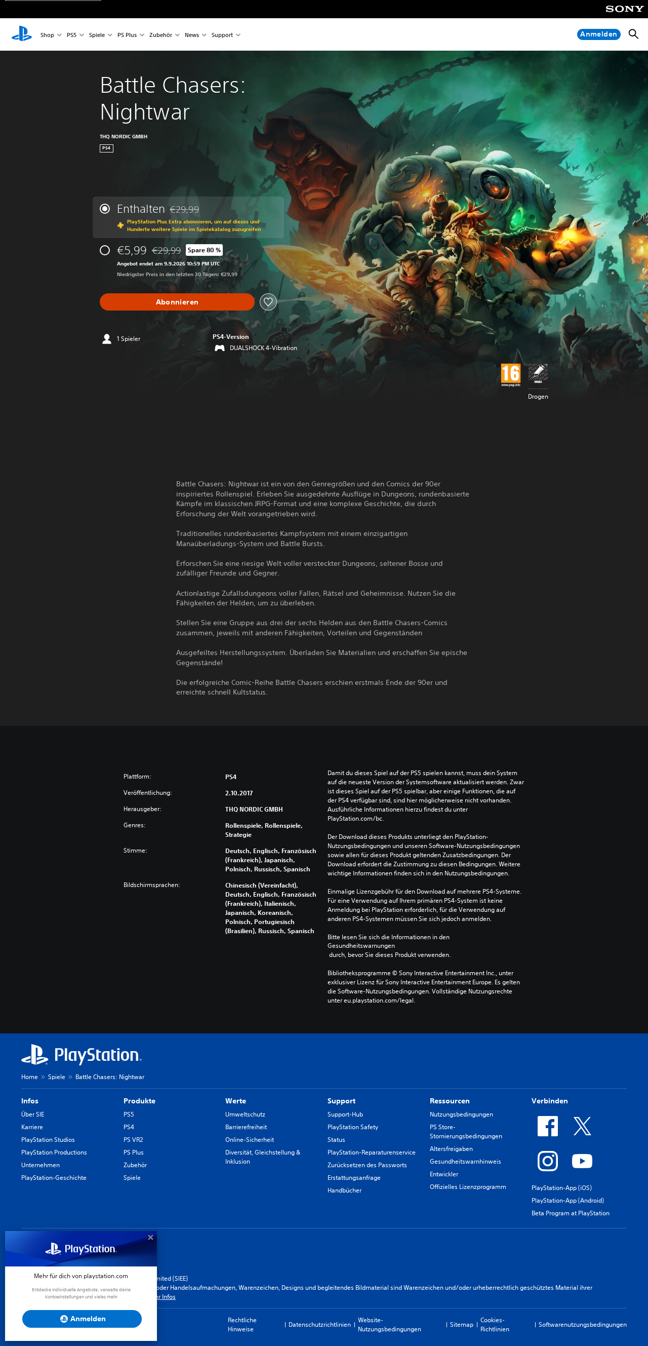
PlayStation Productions (54, 1152)
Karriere (32, 1127)
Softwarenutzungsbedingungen (583, 1324)
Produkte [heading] (139, 1100)
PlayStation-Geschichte (54, 1177)
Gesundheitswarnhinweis (465, 1161)
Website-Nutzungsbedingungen (389, 1324)
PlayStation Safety (353, 1127)
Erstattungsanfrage (354, 1177)
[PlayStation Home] (21, 34)
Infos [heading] (29, 1100)
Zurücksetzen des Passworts (367, 1165)
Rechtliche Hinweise (242, 1324)
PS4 (129, 1127)
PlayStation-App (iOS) (562, 1187)
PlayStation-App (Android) (568, 1200)
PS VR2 (133, 1139)
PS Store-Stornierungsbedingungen (466, 1131)
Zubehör (160, 35)
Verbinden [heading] (550, 1100)
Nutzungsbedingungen (461, 1114)
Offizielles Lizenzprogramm (468, 1186)
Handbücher (344, 1190)
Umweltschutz (245, 1114)
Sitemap (461, 1324)
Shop (47, 35)
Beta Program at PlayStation (571, 1213)
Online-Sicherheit (249, 1139)
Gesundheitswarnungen (361, 946)
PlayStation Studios (48, 1139)
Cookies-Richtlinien (494, 1324)
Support (222, 35)
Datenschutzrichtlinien (320, 1324)
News (192, 35)
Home (29, 1076)
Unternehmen (40, 1165)
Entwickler (444, 1174)
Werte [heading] (235, 1100)
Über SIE (32, 1114)
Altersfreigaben (451, 1148)
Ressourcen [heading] (450, 1100)
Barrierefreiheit (246, 1127)
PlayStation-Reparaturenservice (372, 1152)
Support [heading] (341, 1100)
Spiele (97, 35)
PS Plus (127, 35)
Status (336, 1139)
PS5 (71, 35)
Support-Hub (345, 1114)
